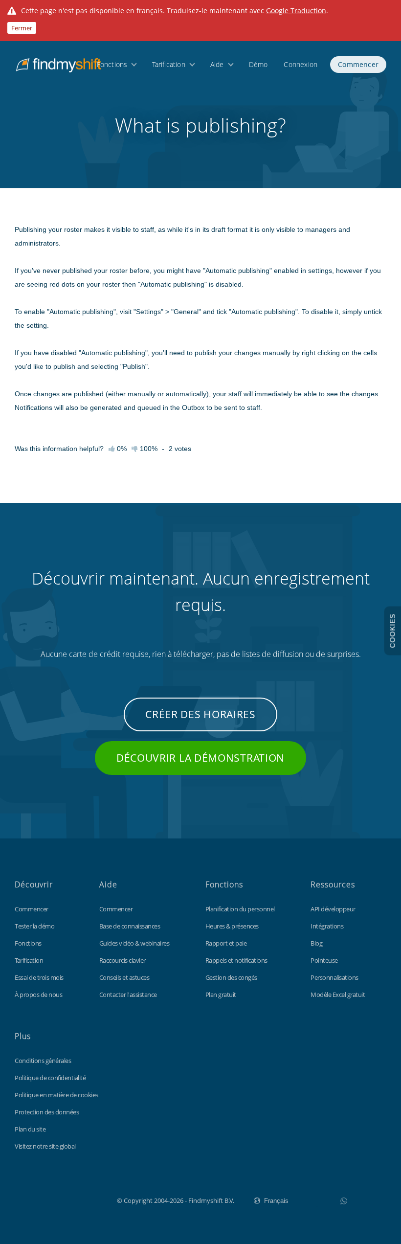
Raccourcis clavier (122, 960)
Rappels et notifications (236, 960)
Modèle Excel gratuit (338, 994)
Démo (258, 64)
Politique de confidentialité (50, 1077)
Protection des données (47, 1112)
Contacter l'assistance (128, 994)
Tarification (168, 64)
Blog (316, 943)
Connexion (300, 64)
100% (147, 448)
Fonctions (112, 64)
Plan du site (30, 1129)
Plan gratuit (220, 994)
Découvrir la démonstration (200, 758)
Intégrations (327, 926)
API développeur (333, 909)
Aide (217, 64)
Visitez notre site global (45, 1146)
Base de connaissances (129, 926)
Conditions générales (43, 1060)
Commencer (358, 64)
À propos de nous (38, 994)
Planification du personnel (240, 909)
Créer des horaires (200, 714)
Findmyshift (67, 1199)
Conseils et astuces (124, 977)
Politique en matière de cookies (56, 1094)
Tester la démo (34, 926)
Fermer (21, 27)
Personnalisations (334, 977)
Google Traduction (296, 10)
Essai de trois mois (39, 977)
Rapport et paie (226, 943)
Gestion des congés (231, 977)
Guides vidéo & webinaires (134, 943)
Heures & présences (232, 926)
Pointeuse (324, 960)
